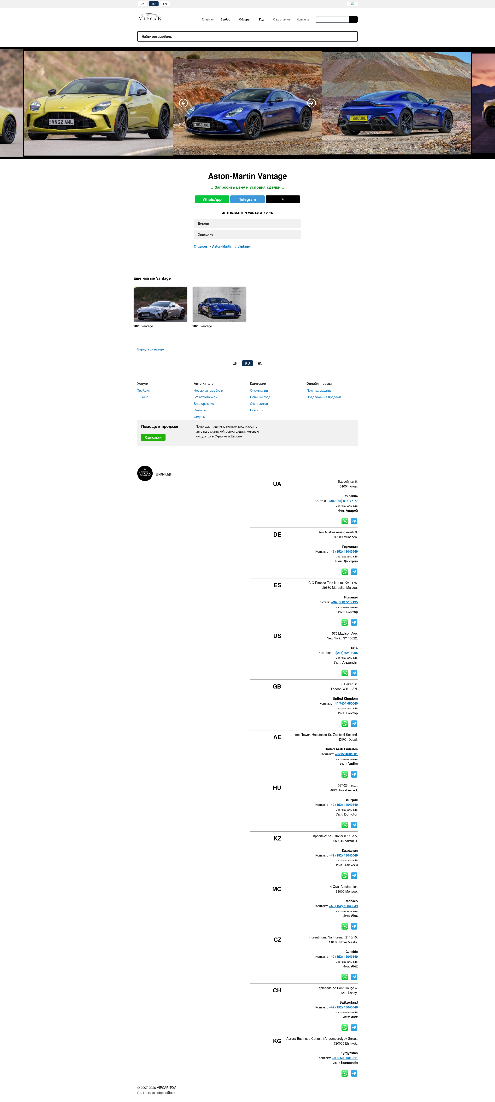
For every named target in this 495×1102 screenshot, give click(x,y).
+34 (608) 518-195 (344, 602)
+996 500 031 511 (345, 1057)
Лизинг (142, 396)
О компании (259, 390)
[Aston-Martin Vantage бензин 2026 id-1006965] (160, 320)
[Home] (152, 16)
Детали (203, 223)
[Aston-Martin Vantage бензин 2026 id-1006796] (219, 320)
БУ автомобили (206, 396)
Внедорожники (205, 403)
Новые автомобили (208, 390)
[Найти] (353, 19)
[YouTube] (346, 470)
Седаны (200, 416)
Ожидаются (259, 403)
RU (153, 4)
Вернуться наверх (151, 349)
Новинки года (260, 396)
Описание (205, 234)
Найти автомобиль (157, 36)
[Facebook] (325, 470)
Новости (256, 409)
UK (142, 4)
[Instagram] (335, 470)
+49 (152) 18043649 (343, 551)
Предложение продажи (323, 396)
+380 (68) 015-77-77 (343, 500)
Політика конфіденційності (157, 1092)
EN (165, 4)
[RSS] (356, 470)
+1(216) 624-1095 (345, 652)
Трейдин (143, 390)
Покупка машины (319, 390)
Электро (200, 409)
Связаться (153, 437)
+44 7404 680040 (345, 703)
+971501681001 (346, 754)
